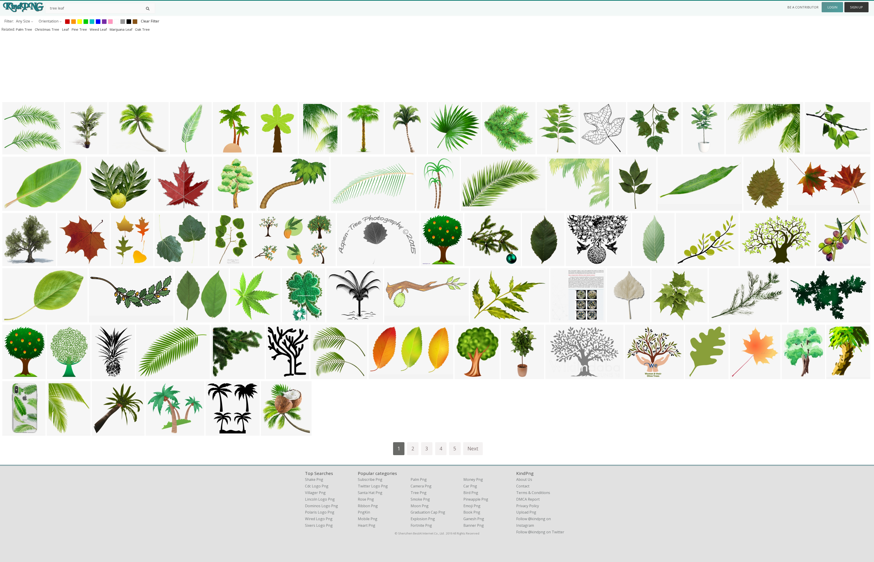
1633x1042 (263, 263)
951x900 (163, 208)
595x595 (266, 208)
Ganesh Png (473, 518)
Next (472, 448)
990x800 (95, 208)
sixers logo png (319, 525)
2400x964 (98, 319)
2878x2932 (185, 319)
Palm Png (419, 479)
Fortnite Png (421, 525)
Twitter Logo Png (373, 486)
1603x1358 (826, 263)
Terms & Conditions (533, 492)
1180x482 (393, 319)
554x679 (55, 432)
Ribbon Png (368, 505)
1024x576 (735, 151)
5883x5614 (321, 376)
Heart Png (366, 525)
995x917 (154, 432)
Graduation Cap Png (428, 512)
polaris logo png (319, 512)
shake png (314, 479)
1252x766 (470, 208)
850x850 (11, 263)
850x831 (559, 319)
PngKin (364, 512)
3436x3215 (475, 263)
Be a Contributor (802, 7)
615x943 (615, 319)
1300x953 (667, 208)
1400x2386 (395, 151)
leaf (66, 29)
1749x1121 (347, 263)
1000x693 (12, 208)
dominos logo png (321, 505)
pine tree (79, 29)
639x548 (684, 263)
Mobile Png (367, 518)
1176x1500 (75, 151)
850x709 (11, 151)
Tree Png (419, 492)
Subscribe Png (370, 479)
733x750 (100, 432)
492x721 (350, 151)
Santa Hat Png (370, 492)
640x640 (834, 376)
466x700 (217, 263)
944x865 (633, 376)
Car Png (470, 486)
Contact (522, 486)
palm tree (24, 29)
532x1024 (510, 376)
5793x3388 (379, 376)
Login (832, 7)
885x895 (65, 263)
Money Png (473, 479)
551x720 (55, 376)
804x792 (436, 151)
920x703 (717, 319)
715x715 (490, 151)
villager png (315, 492)
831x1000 (464, 376)
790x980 (274, 376)
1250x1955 (223, 151)
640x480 (748, 263)
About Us (524, 479)
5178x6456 (431, 263)
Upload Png (526, 512)
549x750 (100, 376)
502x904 (691, 151)
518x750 (119, 263)
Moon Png (420, 505)
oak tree (142, 29)
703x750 (738, 376)
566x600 (238, 319)
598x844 (307, 151)
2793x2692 (638, 151)
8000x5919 (146, 376)
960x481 (339, 208)
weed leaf (99, 29)
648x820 (269, 432)
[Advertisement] (136, 67)
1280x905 (336, 319)
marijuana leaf (121, 29)
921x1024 (589, 151)
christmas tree (47, 29)
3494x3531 (221, 376)
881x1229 (223, 208)
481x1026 (179, 151)
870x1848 (641, 263)
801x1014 (546, 151)
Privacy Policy (527, 505)
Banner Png (473, 525)
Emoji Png (471, 505)
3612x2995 (557, 208)
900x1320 (265, 151)
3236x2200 (13, 319)
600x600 (425, 208)
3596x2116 (798, 208)
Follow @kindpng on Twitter (540, 531)
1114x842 (814, 151)
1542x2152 (695, 376)
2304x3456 (623, 208)
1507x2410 (13, 432)
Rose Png (366, 499)
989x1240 (791, 376)
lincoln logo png (320, 499)
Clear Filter (150, 21)
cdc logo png (316, 486)
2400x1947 (576, 263)
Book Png (471, 512)
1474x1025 (556, 376)
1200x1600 (754, 208)
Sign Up (856, 7)
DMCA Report (528, 499)
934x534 (797, 319)
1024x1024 (662, 319)
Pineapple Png (475, 499)
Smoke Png (420, 499)
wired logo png (319, 518)
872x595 (478, 319)
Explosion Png (423, 518)
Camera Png (421, 486)
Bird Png (470, 492)
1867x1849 (165, 263)
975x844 (117, 151)
